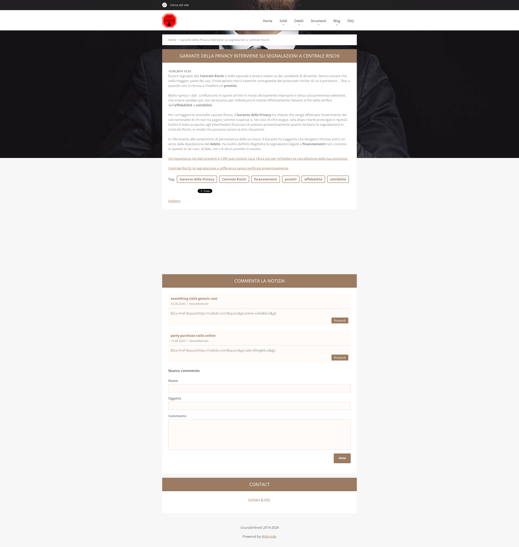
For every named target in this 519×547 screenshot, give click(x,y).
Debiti (298, 21)
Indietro (174, 201)
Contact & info (259, 499)
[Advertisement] (259, 241)
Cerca (164, 5)
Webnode (269, 536)
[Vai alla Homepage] (169, 23)
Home (267, 21)
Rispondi (340, 320)
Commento (177, 416)
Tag (171, 179)
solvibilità (338, 179)
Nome (173, 381)
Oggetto (174, 398)
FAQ (350, 21)
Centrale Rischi (234, 179)
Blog (336, 21)
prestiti (291, 179)
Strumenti (318, 21)
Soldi (283, 21)
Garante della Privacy (197, 179)
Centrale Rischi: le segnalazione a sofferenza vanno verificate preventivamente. (228, 168)
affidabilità (313, 179)
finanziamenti (265, 179)
